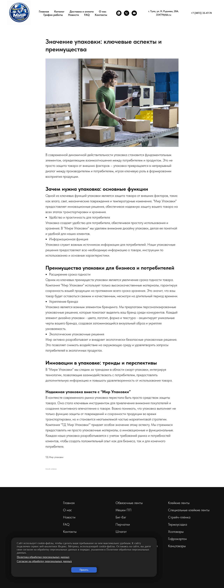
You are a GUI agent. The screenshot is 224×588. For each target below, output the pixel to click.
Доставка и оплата (82, 11)
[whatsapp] (118, 13)
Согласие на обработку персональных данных (44, 561)
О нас (102, 11)
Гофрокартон (177, 539)
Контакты (101, 14)
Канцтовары (177, 546)
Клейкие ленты (179, 503)
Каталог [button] (59, 11)
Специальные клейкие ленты (188, 510)
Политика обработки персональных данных (43, 557)
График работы (53, 14)
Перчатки (122, 524)
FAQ (87, 14)
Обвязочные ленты (129, 503)
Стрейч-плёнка (179, 517)
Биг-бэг (120, 517)
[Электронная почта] (134, 13)
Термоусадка (177, 524)
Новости (73, 14)
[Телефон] (126, 13)
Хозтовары (176, 531)
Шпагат (121, 531)
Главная (44, 11)
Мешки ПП (123, 510)
